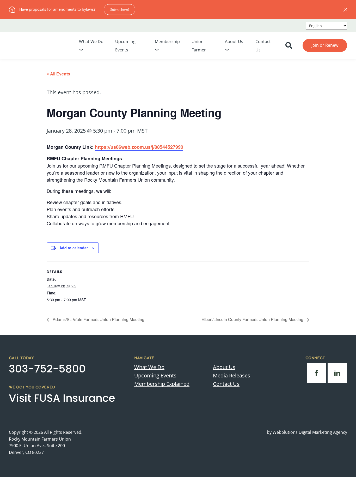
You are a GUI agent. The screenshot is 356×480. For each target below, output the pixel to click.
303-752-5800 (47, 369)
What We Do (91, 41)
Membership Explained (161, 383)
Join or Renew (324, 45)
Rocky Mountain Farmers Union (40, 439)
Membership (167, 41)
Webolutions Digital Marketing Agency (310, 432)
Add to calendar (73, 247)
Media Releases (231, 375)
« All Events (58, 74)
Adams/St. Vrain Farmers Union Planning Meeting (98, 319)
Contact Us (226, 383)
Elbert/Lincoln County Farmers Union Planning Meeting (252, 319)
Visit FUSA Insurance (62, 398)
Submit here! (119, 9)
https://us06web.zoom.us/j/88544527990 (139, 147)
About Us (234, 41)
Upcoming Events (155, 375)
